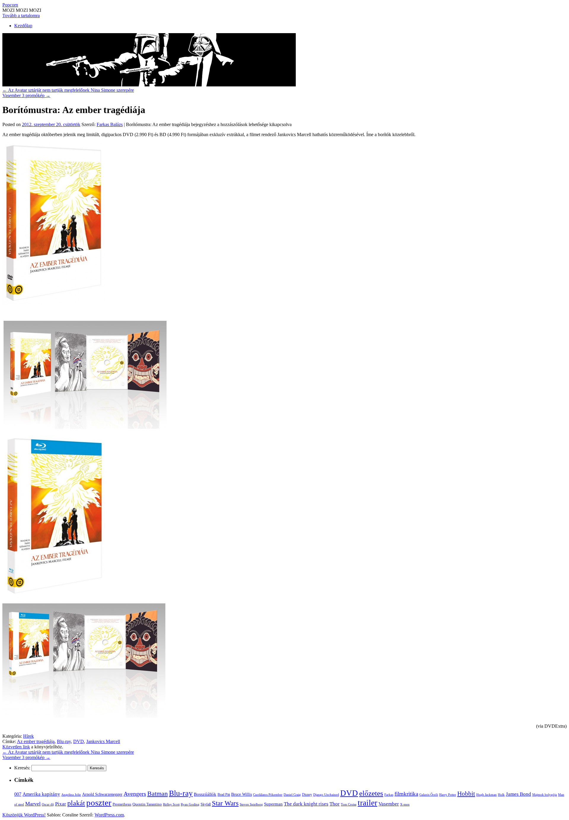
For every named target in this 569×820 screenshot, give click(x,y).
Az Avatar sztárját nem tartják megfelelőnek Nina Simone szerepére (68, 90)
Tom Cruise (349, 804)
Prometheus (122, 804)
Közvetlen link (16, 746)
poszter (98, 802)
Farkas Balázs (110, 124)
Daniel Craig (292, 794)
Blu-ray (64, 741)
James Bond (518, 794)
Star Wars (225, 803)
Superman (273, 804)
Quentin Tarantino (147, 804)
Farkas (388, 794)
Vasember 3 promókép (26, 95)
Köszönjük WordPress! (24, 814)
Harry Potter (447, 794)
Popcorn (10, 4)
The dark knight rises (306, 804)
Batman (157, 793)
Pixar (60, 804)
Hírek (28, 736)
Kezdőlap (23, 25)
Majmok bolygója (544, 794)
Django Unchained (326, 794)
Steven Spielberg (251, 804)
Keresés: (22, 767)
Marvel (33, 804)
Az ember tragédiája (36, 741)
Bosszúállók (205, 794)
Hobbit (466, 793)
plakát (76, 803)
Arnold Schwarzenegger (102, 794)
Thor (335, 804)
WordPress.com (109, 814)
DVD (78, 741)
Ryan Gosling (190, 804)
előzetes (371, 793)
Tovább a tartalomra (21, 15)
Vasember (388, 804)
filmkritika (406, 794)
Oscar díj (48, 804)
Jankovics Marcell (103, 741)
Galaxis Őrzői (428, 794)
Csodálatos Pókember (267, 794)
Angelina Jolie (71, 794)
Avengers (135, 793)
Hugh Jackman (486, 794)
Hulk (501, 794)
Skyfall (206, 804)
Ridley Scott (171, 804)
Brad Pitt (224, 794)
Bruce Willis (241, 794)
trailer (367, 802)
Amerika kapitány (41, 794)
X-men (405, 804)
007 (17, 794)
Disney (307, 794)
